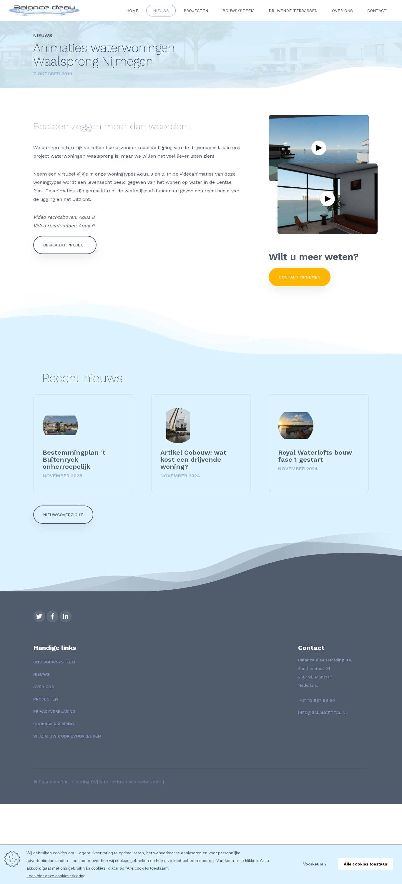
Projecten (196, 10)
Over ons (342, 10)
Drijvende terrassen (293, 10)
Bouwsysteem (238, 10)
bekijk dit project (65, 245)
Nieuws (161, 10)
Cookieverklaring (53, 723)
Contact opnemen (299, 277)
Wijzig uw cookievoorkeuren (67, 736)
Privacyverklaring (54, 711)
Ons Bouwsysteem (54, 662)
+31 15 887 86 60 (316, 700)
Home (132, 10)
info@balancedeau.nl (323, 712)
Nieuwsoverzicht (63, 514)
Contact (377, 10)
